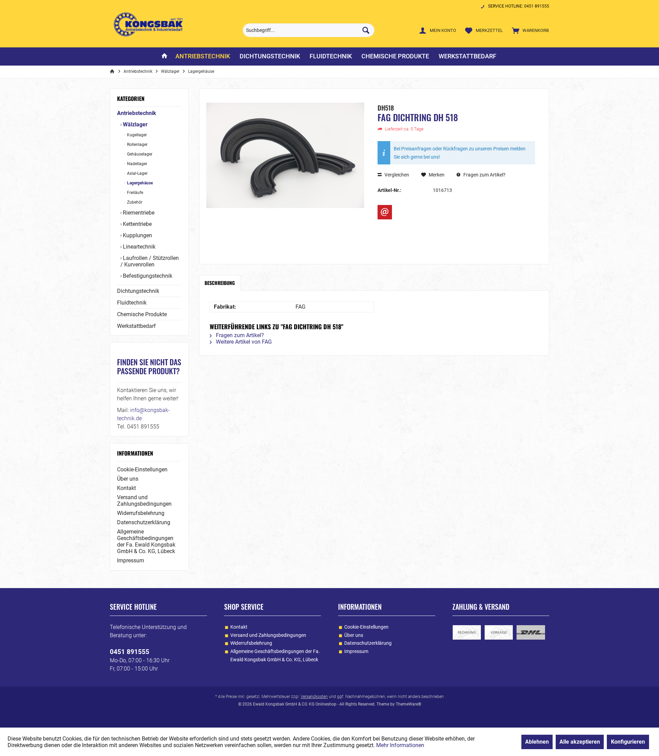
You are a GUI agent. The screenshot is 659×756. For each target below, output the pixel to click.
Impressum (130, 560)
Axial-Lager (137, 173)
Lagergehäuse (139, 183)
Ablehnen (537, 741)
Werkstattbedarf (136, 326)
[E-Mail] (385, 212)
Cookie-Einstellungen (142, 469)
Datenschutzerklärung (143, 522)
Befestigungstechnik (147, 276)
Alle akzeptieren (579, 741)
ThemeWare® (408, 704)
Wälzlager (135, 124)
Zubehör (134, 202)
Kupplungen (137, 235)
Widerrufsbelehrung (140, 513)
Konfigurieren (628, 741)
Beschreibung (220, 282)
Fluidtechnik (132, 302)
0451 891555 (129, 652)
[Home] (164, 56)
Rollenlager (137, 144)
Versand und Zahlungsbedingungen (144, 500)
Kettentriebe (137, 224)
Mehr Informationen (400, 745)
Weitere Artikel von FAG (243, 342)
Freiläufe (134, 192)
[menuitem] (528, 30)
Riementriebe (138, 212)
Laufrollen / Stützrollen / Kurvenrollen (149, 261)
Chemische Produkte (142, 314)
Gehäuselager (139, 154)
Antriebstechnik (136, 113)
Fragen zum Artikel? (484, 174)
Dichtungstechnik (138, 291)
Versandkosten (314, 696)
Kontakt (126, 488)
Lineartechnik (138, 246)
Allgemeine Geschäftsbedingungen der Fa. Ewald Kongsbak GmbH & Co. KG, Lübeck (146, 541)
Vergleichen (396, 174)
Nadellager (136, 163)
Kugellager (136, 135)
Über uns (127, 479)
